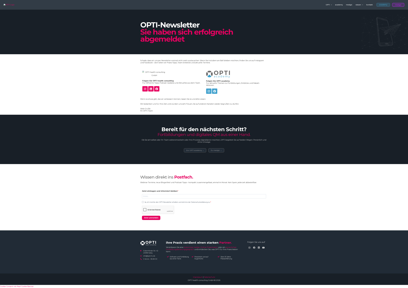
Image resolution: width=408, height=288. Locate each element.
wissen (358, 5)
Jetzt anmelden (151, 218)
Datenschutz (209, 277)
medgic (349, 5)
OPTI (328, 5)
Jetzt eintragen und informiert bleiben (160, 191)
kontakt (369, 5)
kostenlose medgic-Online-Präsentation (201, 247)
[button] (331, 4)
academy (339, 5)
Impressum (198, 277)
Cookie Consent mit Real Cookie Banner (17, 286)
